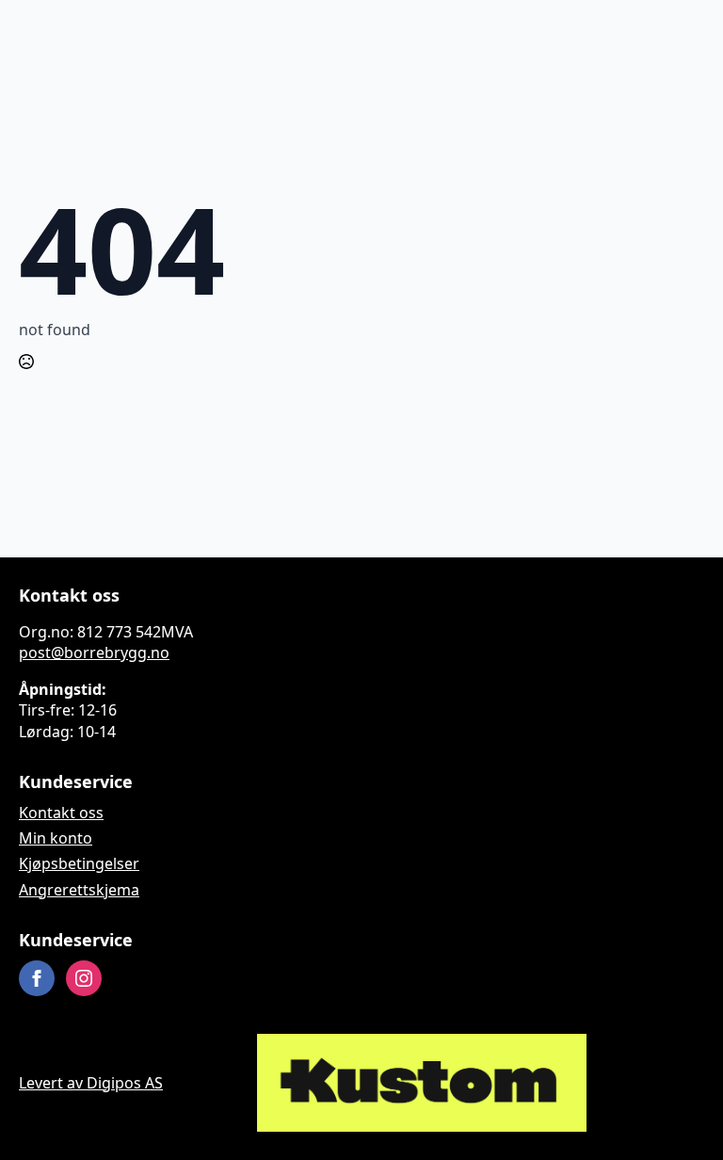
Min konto (55, 838)
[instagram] (84, 978)
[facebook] (37, 978)
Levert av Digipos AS (91, 1082)
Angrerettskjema (79, 889)
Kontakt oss (61, 812)
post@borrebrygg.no (94, 652)
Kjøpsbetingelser (79, 863)
